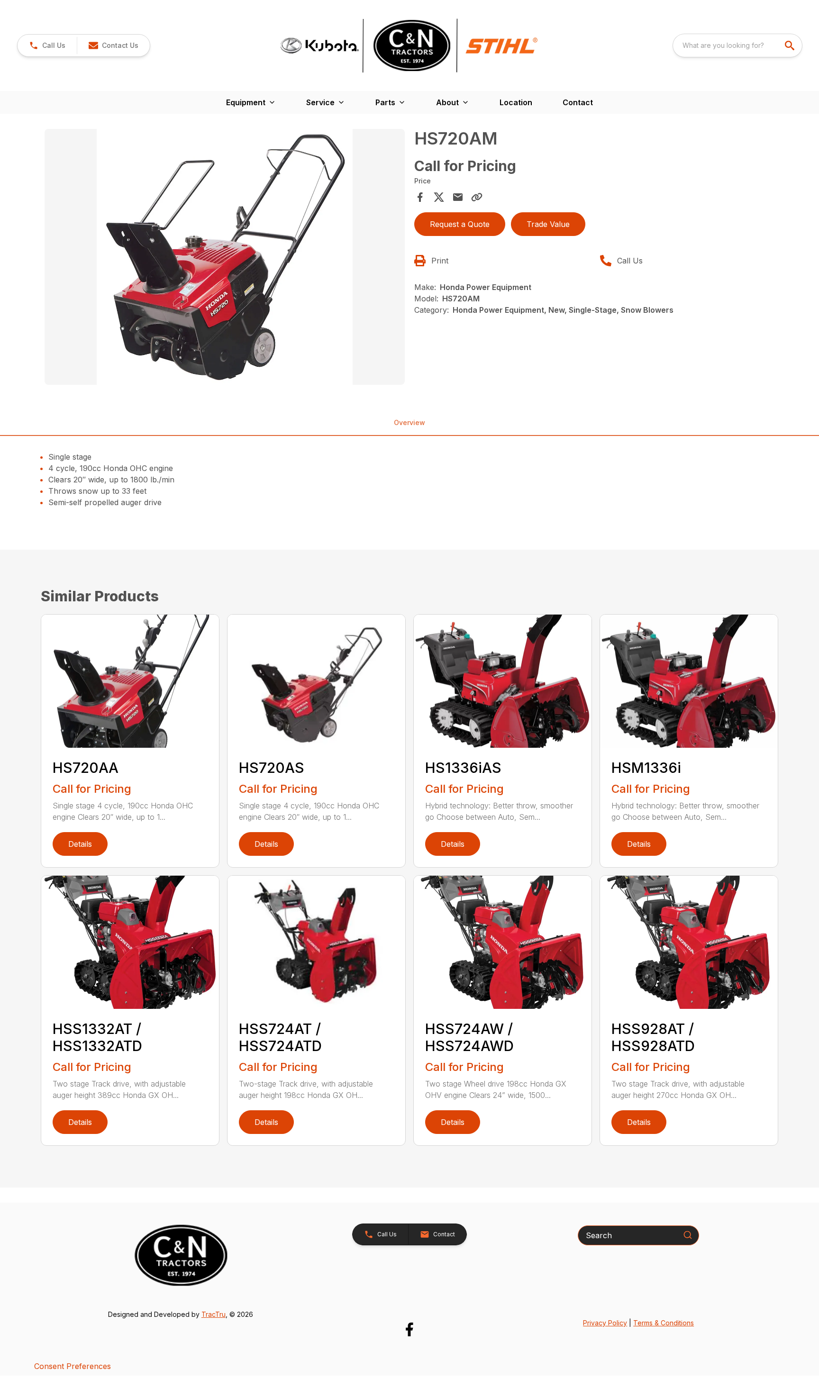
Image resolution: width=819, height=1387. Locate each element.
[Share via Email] (458, 197)
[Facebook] (409, 1329)
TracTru (213, 1314)
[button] (47, 45)
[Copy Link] (476, 197)
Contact (578, 102)
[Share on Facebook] (420, 197)
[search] (790, 45)
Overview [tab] (409, 422)
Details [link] (80, 844)
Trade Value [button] (548, 224)
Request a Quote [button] (460, 224)
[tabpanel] (225, 258)
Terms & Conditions (663, 1323)
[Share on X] (439, 197)
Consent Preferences (72, 1366)
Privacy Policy (605, 1323)
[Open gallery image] (225, 257)
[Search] (687, 1235)
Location (516, 102)
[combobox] (737, 45)
